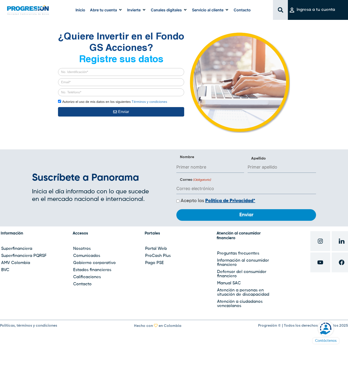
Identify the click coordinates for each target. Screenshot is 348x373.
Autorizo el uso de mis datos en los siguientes (114, 102)
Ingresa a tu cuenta (316, 10)
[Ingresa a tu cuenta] (292, 10)
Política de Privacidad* (230, 201)
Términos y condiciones (149, 102)
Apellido (258, 158)
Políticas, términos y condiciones (28, 326)
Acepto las (218, 201)
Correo (195, 180)
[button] (106, 10)
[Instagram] (320, 241)
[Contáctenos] (326, 328)
